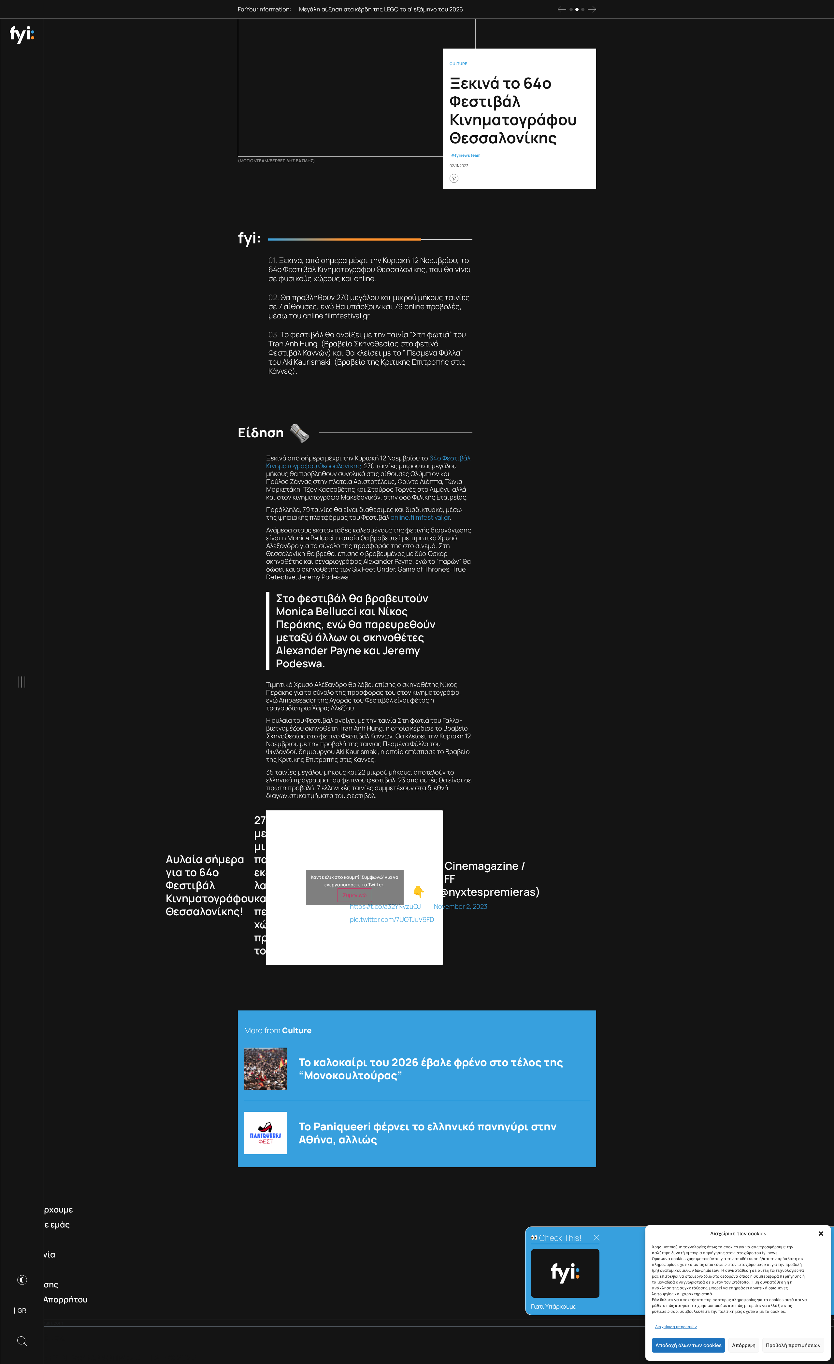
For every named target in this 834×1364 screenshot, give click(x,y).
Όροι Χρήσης (32, 1284)
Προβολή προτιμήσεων (793, 1345)
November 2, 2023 (460, 906)
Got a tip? (25, 1269)
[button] (821, 1233)
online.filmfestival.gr (420, 517)
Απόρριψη (743, 1345)
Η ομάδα (23, 1239)
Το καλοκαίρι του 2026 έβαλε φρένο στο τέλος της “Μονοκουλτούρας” (431, 1069)
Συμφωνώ (355, 895)
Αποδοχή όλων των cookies (688, 1345)
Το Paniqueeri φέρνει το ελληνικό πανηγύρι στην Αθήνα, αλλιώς (428, 1133)
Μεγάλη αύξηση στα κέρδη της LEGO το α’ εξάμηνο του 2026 (381, 9)
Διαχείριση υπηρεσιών (676, 1326)
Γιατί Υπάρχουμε (553, 1306)
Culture (458, 64)
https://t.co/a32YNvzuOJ (385, 906)
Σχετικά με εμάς (38, 1224)
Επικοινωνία (31, 1254)
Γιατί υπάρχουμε (40, 1209)
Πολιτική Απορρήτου (47, 1299)
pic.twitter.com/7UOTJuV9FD (392, 919)
